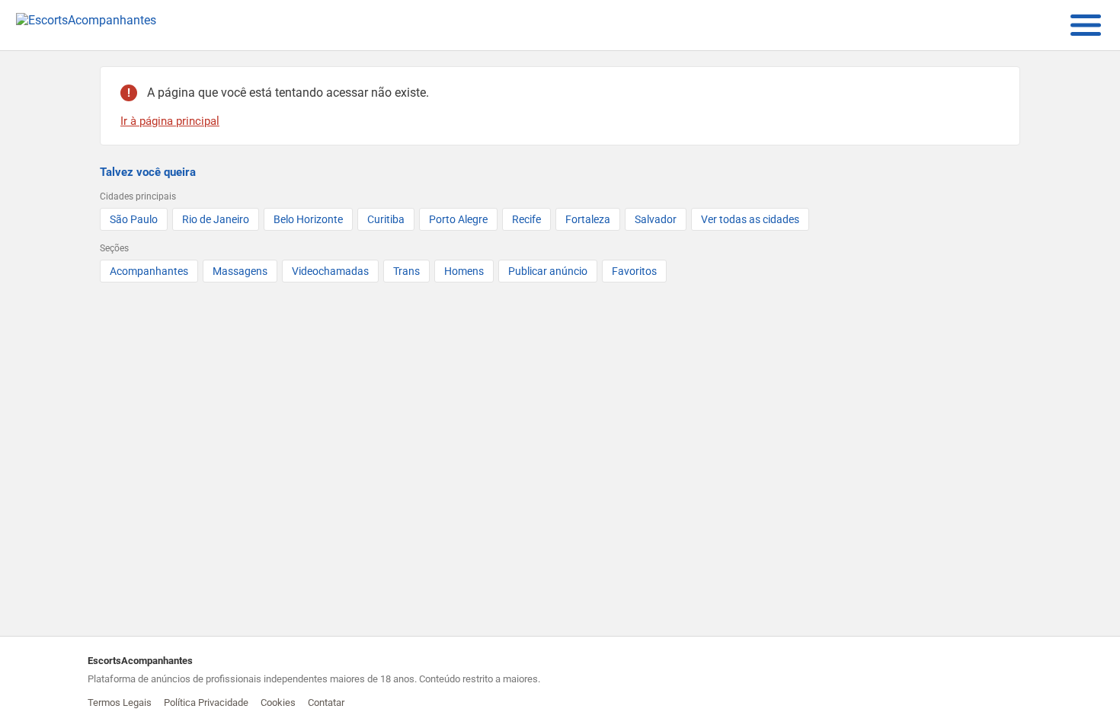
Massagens (240, 271)
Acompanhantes (149, 271)
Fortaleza (587, 219)
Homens (464, 271)
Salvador (656, 219)
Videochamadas (330, 271)
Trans (406, 271)
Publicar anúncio (547, 271)
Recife (526, 219)
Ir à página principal (169, 121)
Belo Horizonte (308, 219)
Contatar (326, 702)
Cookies (278, 702)
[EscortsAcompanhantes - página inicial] (86, 25)
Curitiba (386, 219)
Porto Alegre (458, 219)
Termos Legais (120, 702)
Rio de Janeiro (215, 219)
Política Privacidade (206, 702)
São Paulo (134, 219)
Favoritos (634, 271)
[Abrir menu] (1085, 25)
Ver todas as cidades (750, 219)
